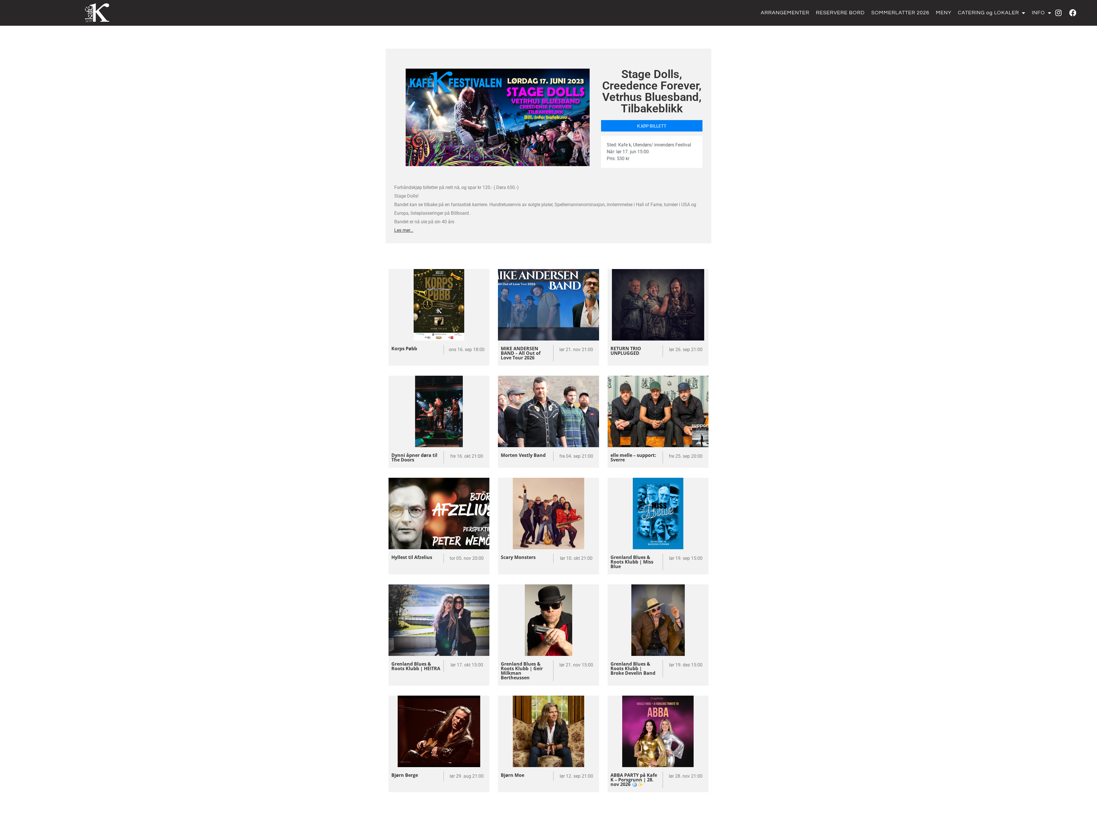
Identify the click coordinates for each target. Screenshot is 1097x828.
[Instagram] (1058, 13)
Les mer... (403, 230)
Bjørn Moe (512, 775)
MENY (943, 12)
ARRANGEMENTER (785, 12)
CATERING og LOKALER (988, 12)
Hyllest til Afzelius (411, 557)
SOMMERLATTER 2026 (900, 12)
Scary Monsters (518, 557)
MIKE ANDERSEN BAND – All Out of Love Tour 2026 (521, 353)
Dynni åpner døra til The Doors (414, 457)
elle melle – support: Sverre (633, 457)
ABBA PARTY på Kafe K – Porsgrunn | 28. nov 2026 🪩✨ (633, 779)
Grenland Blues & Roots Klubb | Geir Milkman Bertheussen (522, 671)
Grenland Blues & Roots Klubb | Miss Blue (631, 562)
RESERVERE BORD (840, 12)
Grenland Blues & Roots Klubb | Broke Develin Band (632, 668)
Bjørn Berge (404, 775)
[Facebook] (1073, 13)
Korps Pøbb (404, 348)
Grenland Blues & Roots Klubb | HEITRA (415, 666)
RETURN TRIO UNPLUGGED (625, 350)
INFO (1038, 12)
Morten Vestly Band (523, 455)
